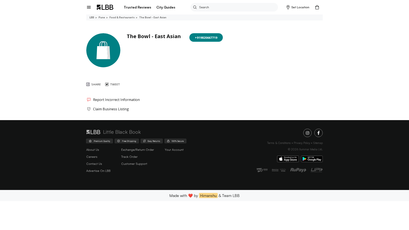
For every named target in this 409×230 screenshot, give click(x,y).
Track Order (129, 156)
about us (92, 149)
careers (91, 156)
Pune (102, 17)
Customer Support (134, 163)
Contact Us (94, 163)
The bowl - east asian (152, 17)
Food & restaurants (122, 17)
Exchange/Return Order (137, 149)
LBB (91, 17)
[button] (298, 7)
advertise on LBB (98, 170)
